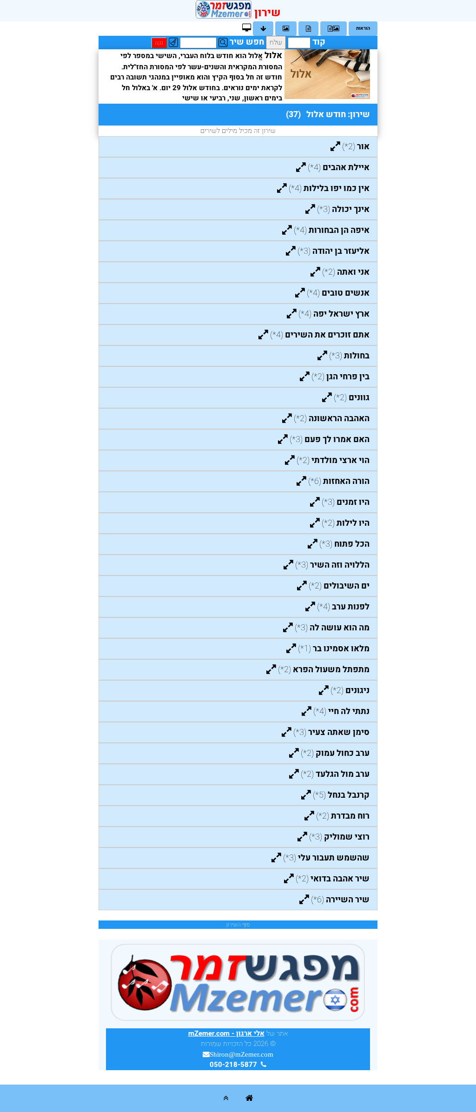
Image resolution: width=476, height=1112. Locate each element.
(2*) (356, 146)
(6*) (339, 481)
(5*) (341, 795)
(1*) (334, 648)
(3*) (343, 209)
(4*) (339, 167)
